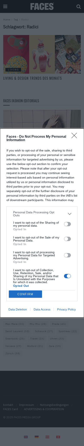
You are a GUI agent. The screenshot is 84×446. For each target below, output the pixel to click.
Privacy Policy (66, 309)
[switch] (67, 224)
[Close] (76, 137)
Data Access (42, 309)
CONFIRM (25, 294)
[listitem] (42, 214)
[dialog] (42, 223)
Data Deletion (17, 309)
